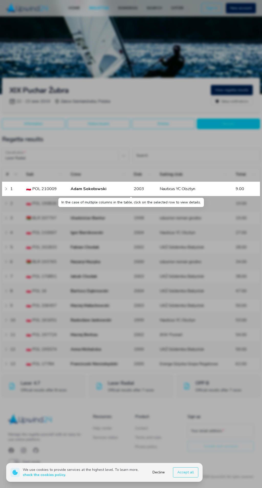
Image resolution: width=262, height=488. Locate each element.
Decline (158, 472)
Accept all (185, 472)
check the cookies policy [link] (44, 474)
